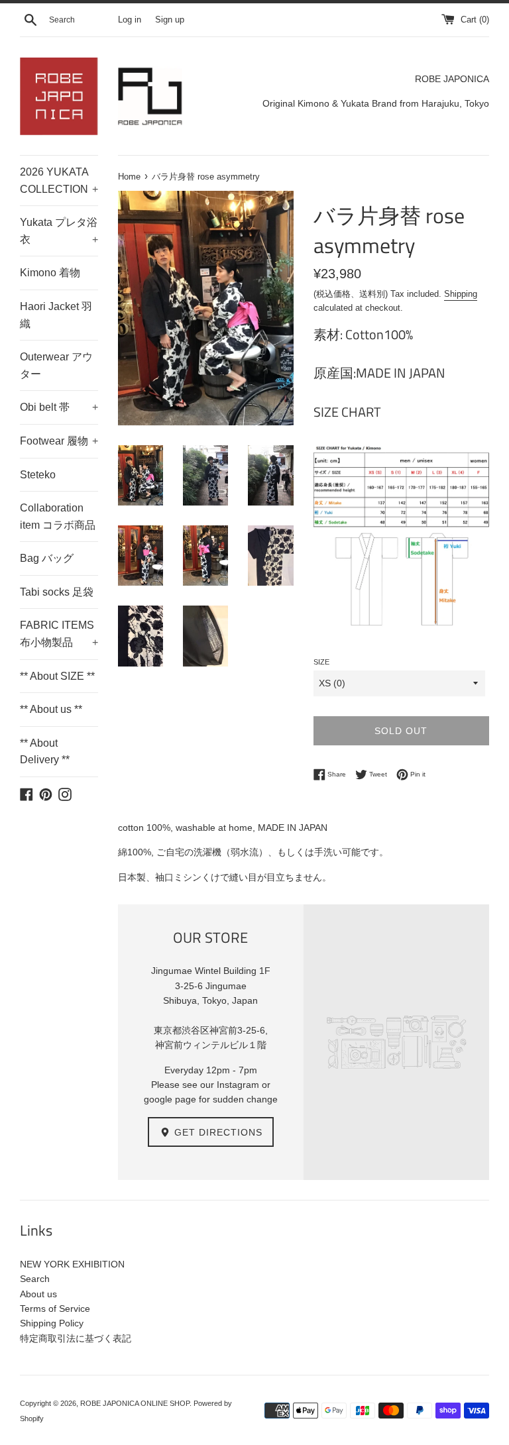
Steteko (38, 474)
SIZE (321, 662)
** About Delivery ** (45, 751)
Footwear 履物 (59, 441)
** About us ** (51, 709)
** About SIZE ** (57, 676)
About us (38, 1294)
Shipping (460, 294)
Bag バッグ (47, 558)
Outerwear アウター (56, 365)
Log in (129, 20)
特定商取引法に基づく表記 (75, 1338)
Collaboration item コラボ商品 (57, 516)
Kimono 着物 (50, 272)
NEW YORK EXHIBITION (72, 1264)
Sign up (169, 20)
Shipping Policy (52, 1323)
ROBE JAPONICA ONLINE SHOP (135, 1403)
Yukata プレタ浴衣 (59, 231)
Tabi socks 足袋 (56, 592)
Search (35, 1278)
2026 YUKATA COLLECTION (59, 180)
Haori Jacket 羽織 (56, 315)
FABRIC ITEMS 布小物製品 (59, 633)
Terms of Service (55, 1308)
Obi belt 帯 (59, 407)
